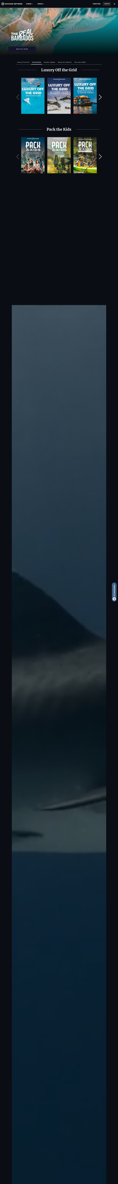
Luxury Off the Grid (23, 62)
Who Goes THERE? (80, 62)
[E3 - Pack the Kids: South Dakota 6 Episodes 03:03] (33, 155)
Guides (28, 4)
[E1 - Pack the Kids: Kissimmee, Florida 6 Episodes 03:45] (85, 155)
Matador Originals (49, 62)
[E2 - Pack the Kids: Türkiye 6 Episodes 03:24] (59, 155)
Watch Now (22, 49)
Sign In (107, 4)
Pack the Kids (36, 62)
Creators (96, 4)
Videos (40, 4)
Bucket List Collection (65, 62)
